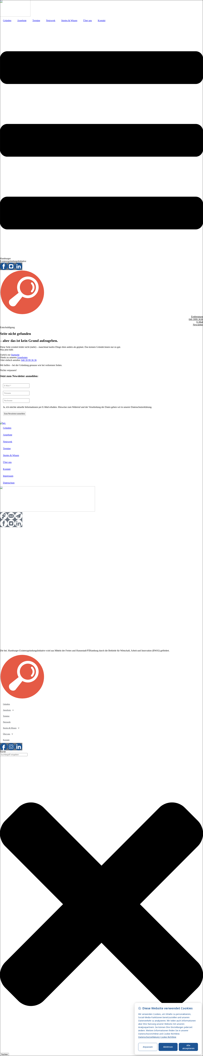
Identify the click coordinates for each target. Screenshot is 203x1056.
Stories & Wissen (69, 20)
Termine (36, 20)
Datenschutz (9, 483)
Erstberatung (197, 316)
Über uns (87, 20)
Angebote (21, 20)
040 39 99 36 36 (29, 360)
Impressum (8, 476)
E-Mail (199, 322)
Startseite (15, 354)
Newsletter (198, 324)
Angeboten (22, 357)
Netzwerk (50, 20)
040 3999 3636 (196, 319)
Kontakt (101, 20)
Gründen (7, 20)
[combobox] (13, 754)
